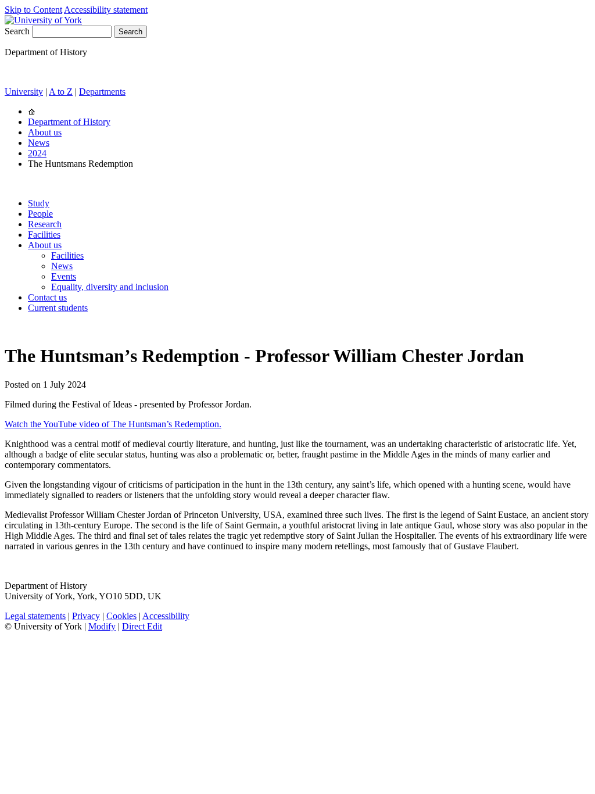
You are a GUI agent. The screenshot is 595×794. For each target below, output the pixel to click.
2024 (37, 153)
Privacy (86, 616)
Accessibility (165, 616)
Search (17, 31)
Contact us (47, 297)
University (24, 91)
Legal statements (35, 616)
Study (38, 203)
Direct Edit (142, 626)
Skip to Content (33, 10)
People (40, 214)
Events (63, 276)
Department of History (69, 122)
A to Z (61, 91)
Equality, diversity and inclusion (110, 287)
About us (45, 132)
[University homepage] (31, 111)
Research (45, 224)
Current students (58, 308)
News (38, 143)
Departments (102, 91)
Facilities (44, 234)
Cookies (121, 616)
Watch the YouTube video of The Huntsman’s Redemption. (113, 424)
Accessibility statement (106, 10)
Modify (102, 626)
